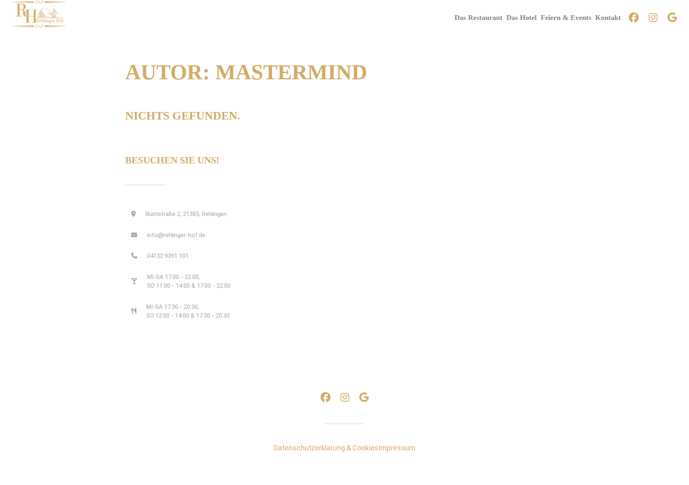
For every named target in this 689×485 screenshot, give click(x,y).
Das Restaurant (478, 18)
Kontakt (608, 18)
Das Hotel (521, 18)
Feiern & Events (566, 18)
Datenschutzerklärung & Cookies (326, 448)
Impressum (396, 448)
